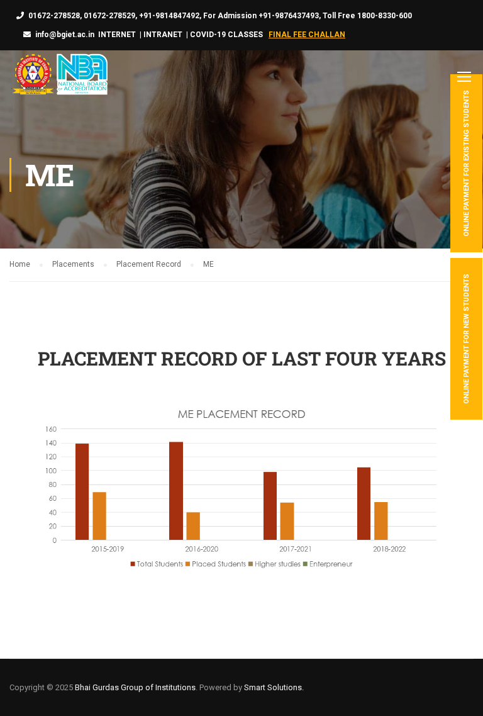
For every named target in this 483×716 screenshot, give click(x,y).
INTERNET (117, 34)
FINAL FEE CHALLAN (307, 34)
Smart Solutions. (274, 687)
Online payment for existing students (466, 163)
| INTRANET (160, 34)
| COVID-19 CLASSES (224, 34)
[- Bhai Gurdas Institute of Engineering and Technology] (58, 75)
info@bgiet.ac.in (64, 34)
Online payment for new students (466, 339)
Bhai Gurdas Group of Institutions (135, 687)
